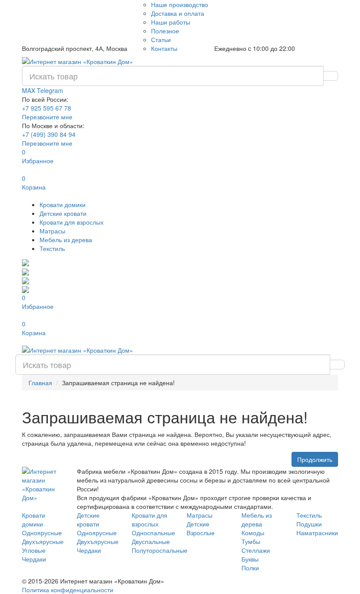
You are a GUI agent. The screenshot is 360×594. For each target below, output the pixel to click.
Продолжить (314, 459)
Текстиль (52, 248)
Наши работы (170, 22)
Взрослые (201, 532)
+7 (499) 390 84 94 (49, 134)
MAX (29, 90)
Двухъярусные (43, 541)
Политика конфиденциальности (67, 589)
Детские (198, 523)
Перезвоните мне (47, 116)
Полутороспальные (159, 550)
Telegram (50, 90)
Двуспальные (151, 541)
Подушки (309, 523)
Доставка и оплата (177, 13)
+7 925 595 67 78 (46, 108)
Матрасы (52, 230)
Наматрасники (317, 532)
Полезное (165, 30)
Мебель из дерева (66, 239)
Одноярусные (42, 532)
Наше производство (179, 4)
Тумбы (250, 541)
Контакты (164, 48)
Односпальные (153, 532)
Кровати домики (63, 204)
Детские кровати (63, 213)
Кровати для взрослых (72, 222)
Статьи (161, 39)
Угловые (34, 550)
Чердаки (34, 559)
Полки (250, 567)
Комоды (252, 532)
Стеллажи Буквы (255, 554)
